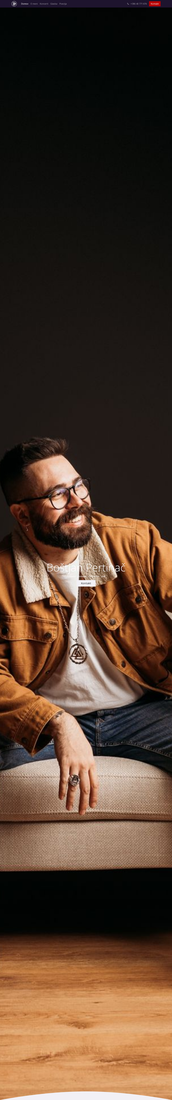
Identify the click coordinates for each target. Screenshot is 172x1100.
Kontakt (155, 3)
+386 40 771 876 (138, 3)
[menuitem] (24, 3)
